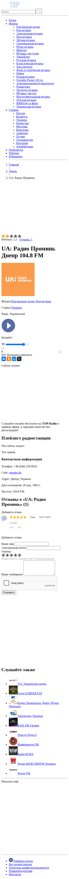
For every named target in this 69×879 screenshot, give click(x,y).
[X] (19, 359)
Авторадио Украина (30, 715)
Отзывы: (25, 239)
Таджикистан (24, 139)
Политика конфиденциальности (29, 867)
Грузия (20, 136)
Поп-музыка (24, 36)
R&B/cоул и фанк (27, 103)
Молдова (21, 126)
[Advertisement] (34, 208)
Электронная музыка (29, 33)
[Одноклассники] (9, 359)
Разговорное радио (28, 26)
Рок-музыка (23, 30)
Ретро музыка (24, 46)
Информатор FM (28, 744)
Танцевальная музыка (30, 43)
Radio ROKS (25, 754)
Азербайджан (24, 146)
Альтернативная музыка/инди (35, 83)
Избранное (15, 156)
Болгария (22, 143)
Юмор (20, 73)
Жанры (13, 23)
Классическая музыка (29, 63)
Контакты (15, 874)
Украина (21, 119)
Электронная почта (13, 547)
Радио (12, 20)
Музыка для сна (26, 93)
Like (65, 351)
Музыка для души (27, 53)
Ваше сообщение (12, 574)
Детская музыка (26, 100)
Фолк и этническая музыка (33, 70)
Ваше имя (7, 543)
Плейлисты (16, 149)
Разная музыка (25, 76)
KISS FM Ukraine (28, 725)
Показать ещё (9, 781)
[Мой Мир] (14, 359)
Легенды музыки (27, 90)
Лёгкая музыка (25, 40)
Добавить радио (23, 861)
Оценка (6, 551)
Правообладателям (20, 871)
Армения (22, 133)
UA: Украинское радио (32, 683)
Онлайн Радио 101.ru (29, 80)
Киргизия (22, 129)
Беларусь (21, 116)
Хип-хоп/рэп (24, 66)
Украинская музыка (28, 106)
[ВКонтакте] (3, 359)
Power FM (24, 773)
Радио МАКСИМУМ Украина (37, 763)
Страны (14, 109)
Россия (20, 113)
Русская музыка (26, 60)
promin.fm (15, 472)
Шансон (21, 50)
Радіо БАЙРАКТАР (30, 693)
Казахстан (22, 123)
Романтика (23, 86)
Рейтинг (14, 153)
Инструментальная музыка (33, 96)
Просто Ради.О (27, 734)
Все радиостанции (20, 864)
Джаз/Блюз (23, 56)
